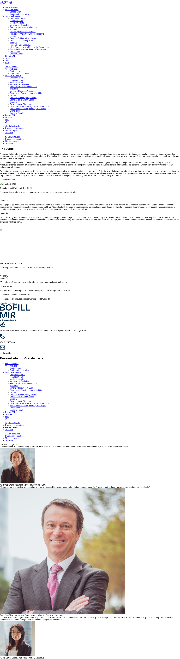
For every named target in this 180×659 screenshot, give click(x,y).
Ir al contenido (6, 1)
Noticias (8, 58)
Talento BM (10, 56)
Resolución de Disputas (20, 45)
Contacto (9, 133)
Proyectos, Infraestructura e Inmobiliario (27, 34)
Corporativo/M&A (17, 18)
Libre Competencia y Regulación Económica (29, 47)
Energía (13, 43)
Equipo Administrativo (19, 14)
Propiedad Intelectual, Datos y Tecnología (28, 49)
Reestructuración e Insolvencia (23, 27)
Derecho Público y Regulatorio (23, 38)
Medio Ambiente (17, 23)
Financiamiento (16, 21)
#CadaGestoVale (12, 126)
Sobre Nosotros (11, 7)
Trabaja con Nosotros (14, 128)
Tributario (14, 29)
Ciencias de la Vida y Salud (22, 40)
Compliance (15, 52)
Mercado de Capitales (19, 25)
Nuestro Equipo (11, 10)
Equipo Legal (15, 12)
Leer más (4, 201)
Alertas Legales (11, 130)
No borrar (4, 276)
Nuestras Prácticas (13, 16)
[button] (90, 201)
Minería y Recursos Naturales (23, 32)
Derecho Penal (16, 54)
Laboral (13, 36)
